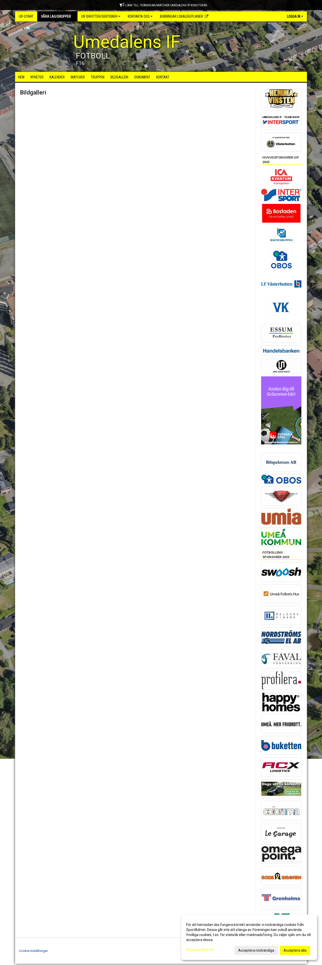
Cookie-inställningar (33, 951)
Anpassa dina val (199, 950)
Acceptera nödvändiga (256, 950)
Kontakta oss (139, 16)
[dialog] (249, 937)
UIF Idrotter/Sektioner (99, 16)
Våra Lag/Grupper (56, 16)
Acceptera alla (295, 950)
